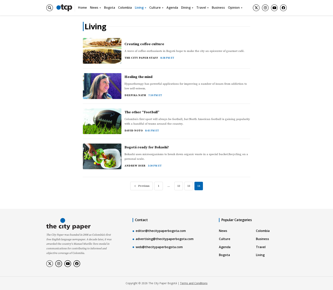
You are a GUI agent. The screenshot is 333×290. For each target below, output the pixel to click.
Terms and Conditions (194, 283)
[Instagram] (265, 7)
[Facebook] (283, 7)
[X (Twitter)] (256, 7)
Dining (186, 7)
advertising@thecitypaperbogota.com (164, 239)
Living (139, 7)
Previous (144, 186)
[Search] (49, 7)
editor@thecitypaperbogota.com (161, 231)
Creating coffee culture (144, 44)
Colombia (125, 7)
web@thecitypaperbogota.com (159, 247)
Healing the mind (138, 77)
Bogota (109, 7)
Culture (155, 7)
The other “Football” (141, 112)
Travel (201, 7)
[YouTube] (274, 7)
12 (178, 186)
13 (188, 186)
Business (218, 7)
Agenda (172, 7)
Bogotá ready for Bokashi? (146, 147)
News (94, 7)
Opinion (234, 7)
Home (82, 7)
